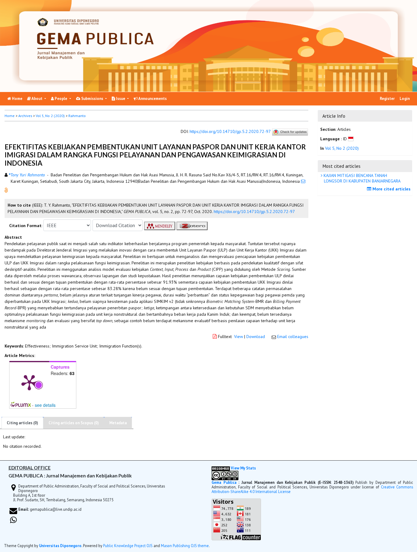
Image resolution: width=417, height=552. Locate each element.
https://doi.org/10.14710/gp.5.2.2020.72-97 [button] (254, 211)
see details (45, 405)
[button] (6, 190)
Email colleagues (292, 336)
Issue (120, 98)
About (37, 98)
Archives (25, 115)
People (61, 98)
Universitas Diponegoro (60, 545)
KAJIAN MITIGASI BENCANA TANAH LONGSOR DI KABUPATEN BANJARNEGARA (361, 178)
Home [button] (10, 115)
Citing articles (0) (22, 422)
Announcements (152, 98)
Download (255, 336)
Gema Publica (224, 482)
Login (405, 98)
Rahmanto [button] (77, 115)
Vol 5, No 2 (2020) (50, 115)
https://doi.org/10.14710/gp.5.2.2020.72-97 (230, 131)
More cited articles (391, 189)
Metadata (118, 422)
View (238, 336)
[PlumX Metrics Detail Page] (29, 382)
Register (387, 98)
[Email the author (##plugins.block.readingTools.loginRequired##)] (303, 181)
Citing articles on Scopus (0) (74, 422)
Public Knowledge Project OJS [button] (128, 545)
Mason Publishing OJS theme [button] (185, 545)
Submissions (92, 98)
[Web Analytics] (221, 468)
